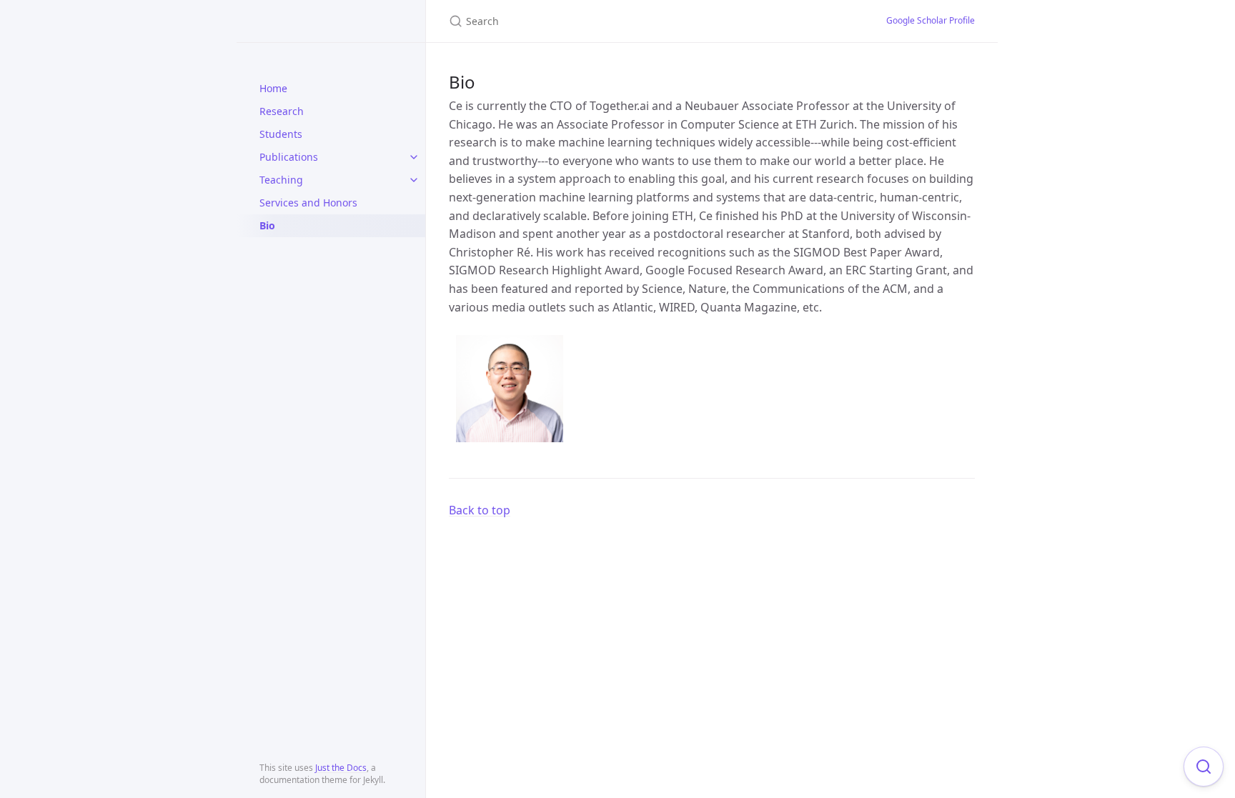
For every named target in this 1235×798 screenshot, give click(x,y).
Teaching (281, 179)
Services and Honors (308, 202)
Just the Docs (341, 768)
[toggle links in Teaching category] (413, 180)
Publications (288, 157)
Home (273, 88)
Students (280, 134)
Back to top (479, 510)
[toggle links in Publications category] (413, 157)
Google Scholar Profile (930, 20)
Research (281, 111)
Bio (267, 225)
